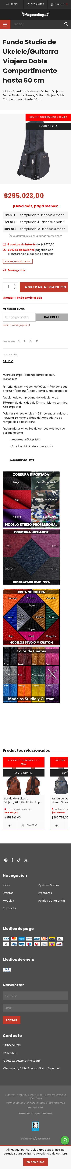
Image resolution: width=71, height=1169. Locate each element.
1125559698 (10, 1053)
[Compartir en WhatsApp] (19, 341)
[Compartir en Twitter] (31, 341)
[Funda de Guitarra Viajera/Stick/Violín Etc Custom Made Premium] (57, 825)
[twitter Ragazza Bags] (26, 860)
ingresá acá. (35, 1107)
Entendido (36, 1162)
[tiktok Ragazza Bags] (19, 860)
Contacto (9, 908)
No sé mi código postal (16, 325)
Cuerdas (18, 91)
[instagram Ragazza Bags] (6, 860)
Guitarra (32, 91)
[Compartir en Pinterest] (36, 341)
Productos (45, 893)
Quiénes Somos (48, 885)
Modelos (8, 901)
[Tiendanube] (35, 1139)
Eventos (8, 893)
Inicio (6, 91)
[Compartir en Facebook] (24, 341)
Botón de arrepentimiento (36, 1113)
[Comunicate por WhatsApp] (65, 1140)
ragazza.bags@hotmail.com (21, 1061)
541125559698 (12, 1045)
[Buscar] (66, 24)
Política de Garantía (51, 901)
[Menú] (5, 24)
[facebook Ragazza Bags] (12, 860)
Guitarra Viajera (51, 91)
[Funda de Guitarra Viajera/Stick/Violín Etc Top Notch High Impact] (10, 825)
